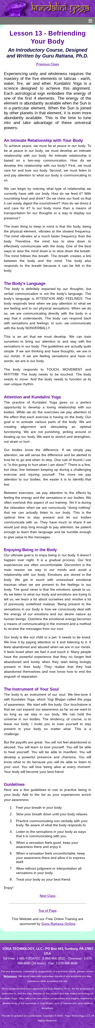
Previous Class (47, 64)
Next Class (48, 896)
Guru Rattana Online (58, 924)
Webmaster (10, 976)
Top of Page (47, 911)
